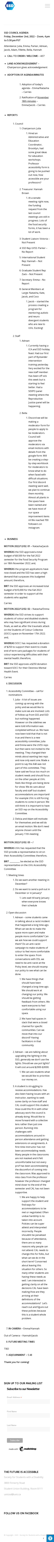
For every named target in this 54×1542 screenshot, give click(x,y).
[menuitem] (46, 5)
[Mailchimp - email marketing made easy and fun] (23, 1451)
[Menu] (46, 5)
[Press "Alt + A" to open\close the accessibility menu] (50, 1538)
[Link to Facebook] (43, 1538)
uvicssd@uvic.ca (12, 1494)
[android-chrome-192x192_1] (22, 5)
